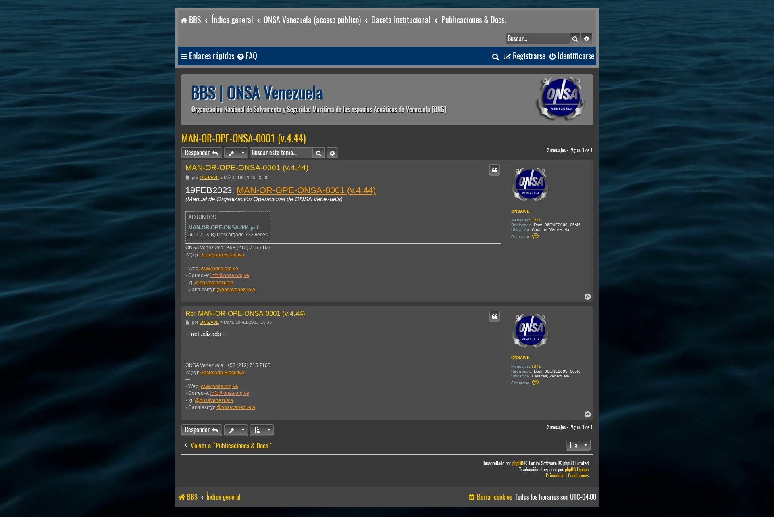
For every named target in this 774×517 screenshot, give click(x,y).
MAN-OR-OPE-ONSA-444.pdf (223, 228)
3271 (536, 220)
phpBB (517, 463)
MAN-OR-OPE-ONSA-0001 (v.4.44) (243, 138)
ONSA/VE (520, 211)
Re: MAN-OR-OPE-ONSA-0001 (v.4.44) (245, 313)
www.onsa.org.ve (219, 268)
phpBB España (577, 470)
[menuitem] (246, 56)
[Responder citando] (494, 169)
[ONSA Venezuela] (542, 99)
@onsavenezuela (214, 283)
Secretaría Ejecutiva (222, 255)
